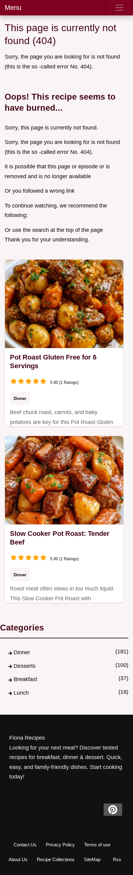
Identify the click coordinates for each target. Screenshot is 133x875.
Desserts (25, 666)
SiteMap (92, 859)
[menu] (119, 7)
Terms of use (97, 844)
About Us (18, 859)
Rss (117, 859)
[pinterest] (113, 809)
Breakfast (25, 679)
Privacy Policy (60, 844)
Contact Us (25, 844)
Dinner (20, 398)
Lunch (21, 693)
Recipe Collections (56, 859)
